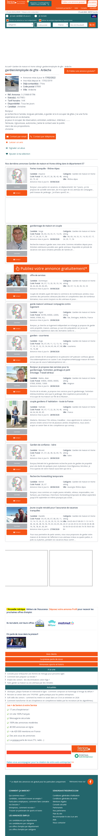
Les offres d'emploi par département (24, 826)
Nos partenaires (59, 810)
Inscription (92, 2)
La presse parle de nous (51, 659)
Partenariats (58, 807)
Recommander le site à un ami (65, 816)
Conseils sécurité (59, 804)
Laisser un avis (16, 142)
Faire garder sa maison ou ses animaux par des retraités (30, 683)
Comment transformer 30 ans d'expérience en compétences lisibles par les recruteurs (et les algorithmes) (50, 700)
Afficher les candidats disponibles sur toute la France (57, 20)
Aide (76, 8)
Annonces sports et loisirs (51, 664)
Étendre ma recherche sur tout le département (23, 20)
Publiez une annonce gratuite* (74, 2)
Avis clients (51, 654)
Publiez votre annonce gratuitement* (53, 268)
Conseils (84, 8)
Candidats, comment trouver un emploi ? (25, 798)
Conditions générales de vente (65, 798)
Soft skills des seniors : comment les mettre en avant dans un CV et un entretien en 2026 (43, 697)
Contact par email (18, 136)
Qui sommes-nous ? (17, 795)
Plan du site (57, 813)
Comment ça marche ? (64, 8)
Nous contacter (59, 822)
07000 (38, 86)
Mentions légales (60, 801)
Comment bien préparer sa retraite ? (22, 677)
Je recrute (43, 16)
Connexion (92, 5)
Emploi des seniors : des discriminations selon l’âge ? (28, 680)
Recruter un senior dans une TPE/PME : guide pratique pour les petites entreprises (40, 694)
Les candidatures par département (23, 820)
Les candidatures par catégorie (21, 823)
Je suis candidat (20, 16)
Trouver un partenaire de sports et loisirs (25, 810)
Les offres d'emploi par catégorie (22, 829)
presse (15, 740)
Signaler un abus (17, 148)
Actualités (93, 8)
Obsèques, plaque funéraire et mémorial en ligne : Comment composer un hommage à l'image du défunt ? (50, 691)
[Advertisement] (51, 46)
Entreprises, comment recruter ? (22, 807)
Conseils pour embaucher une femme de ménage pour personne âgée (35, 674)
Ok (93, 24)
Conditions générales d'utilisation (66, 795)
